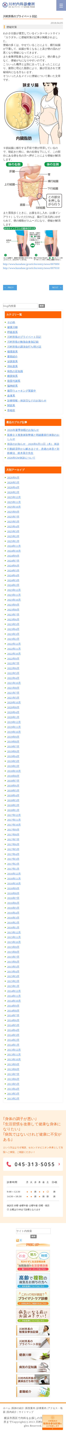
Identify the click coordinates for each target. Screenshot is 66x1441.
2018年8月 (13, 776)
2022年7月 (13, 663)
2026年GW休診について (21, 457)
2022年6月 (13, 668)
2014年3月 (13, 1035)
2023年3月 (13, 634)
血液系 (11, 395)
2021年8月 (13, 688)
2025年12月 (14, 497)
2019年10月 (14, 732)
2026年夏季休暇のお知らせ (23, 430)
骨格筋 (11, 410)
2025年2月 (13, 536)
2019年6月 (13, 751)
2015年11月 (14, 937)
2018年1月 (13, 810)
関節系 (11, 405)
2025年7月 (13, 516)
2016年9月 (13, 888)
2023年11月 (14, 595)
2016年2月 (13, 922)
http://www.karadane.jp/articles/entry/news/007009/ (31, 264)
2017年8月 (13, 834)
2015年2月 (13, 981)
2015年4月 (13, 971)
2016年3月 (13, 917)
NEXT (55, 287)
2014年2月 (13, 1040)
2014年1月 (13, 1045)
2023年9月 (13, 604)
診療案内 (42, 1408)
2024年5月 (13, 570)
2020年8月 (13, 707)
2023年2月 (13, 639)
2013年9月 (13, 1064)
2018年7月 (13, 780)
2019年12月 (14, 722)
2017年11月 (14, 819)
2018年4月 (13, 795)
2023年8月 (13, 609)
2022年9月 (13, 658)
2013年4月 (13, 1089)
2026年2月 (13, 492)
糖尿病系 (12, 376)
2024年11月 (14, 546)
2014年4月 (13, 1030)
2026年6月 (13, 477)
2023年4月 (13, 629)
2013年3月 (13, 1093)
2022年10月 (14, 653)
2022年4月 (13, 678)
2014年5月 (13, 1025)
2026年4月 (13, 487)
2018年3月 (13, 800)
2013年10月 (14, 1059)
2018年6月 (13, 785)
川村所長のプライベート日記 (24, 337)
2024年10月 (14, 551)
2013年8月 (13, 1069)
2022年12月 (14, 643)
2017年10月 (14, 824)
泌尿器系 (12, 361)
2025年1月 (13, 541)
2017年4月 (13, 854)
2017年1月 (13, 868)
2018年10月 (14, 771)
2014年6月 (13, 1020)
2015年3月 (13, 976)
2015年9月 (13, 947)
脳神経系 (12, 385)
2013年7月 (13, 1074)
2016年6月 (13, 903)
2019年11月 (14, 727)
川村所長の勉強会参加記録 (23, 341)
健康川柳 (12, 327)
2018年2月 (13, 805)
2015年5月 (13, 966)
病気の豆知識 (15, 371)
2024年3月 (13, 580)
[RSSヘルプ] (20, 1240)
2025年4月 (13, 526)
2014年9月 (13, 1005)
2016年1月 (13, 927)
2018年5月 (13, 790)
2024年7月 (13, 560)
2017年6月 (13, 844)
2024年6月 (13, 565)
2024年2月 (13, 585)
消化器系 (12, 366)
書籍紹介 (12, 356)
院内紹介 (12, 1412)
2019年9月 (13, 736)
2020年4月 (13, 712)
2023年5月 (13, 624)
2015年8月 (13, 952)
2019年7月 (13, 746)
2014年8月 (13, 1010)
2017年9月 (13, 829)
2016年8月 (13, 893)
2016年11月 (14, 878)
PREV (11, 287)
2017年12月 (14, 815)
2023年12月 (14, 590)
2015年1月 (13, 986)
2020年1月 (13, 717)
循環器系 (12, 351)
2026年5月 (13, 482)
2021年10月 (14, 683)
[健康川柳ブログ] (33, 1359)
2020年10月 (14, 702)
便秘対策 (11, 27)
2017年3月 (13, 859)
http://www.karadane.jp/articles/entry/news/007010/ (31, 268)
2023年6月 (13, 619)
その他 (11, 322)
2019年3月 (13, 761)
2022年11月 (14, 648)
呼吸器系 (12, 332)
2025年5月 (13, 521)
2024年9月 (13, 555)
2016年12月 (14, 873)
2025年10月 (14, 506)
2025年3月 (13, 531)
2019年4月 (13, 756)
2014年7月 (13, 1015)
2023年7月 (13, 614)
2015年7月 (13, 956)
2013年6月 (13, 1079)
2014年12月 (14, 991)
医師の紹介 (18, 1408)
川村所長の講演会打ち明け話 (24, 346)
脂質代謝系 (13, 381)
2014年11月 (14, 996)
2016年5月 (13, 908)
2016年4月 (13, 912)
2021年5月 (13, 697)
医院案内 (30, 1408)
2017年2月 (13, 863)
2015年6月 (13, 961)
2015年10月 (14, 942)
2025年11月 (14, 502)
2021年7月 (13, 692)
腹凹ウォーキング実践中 (21, 390)
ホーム (6, 1408)
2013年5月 (13, 1084)
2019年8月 (13, 741)
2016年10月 (14, 883)
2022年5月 (13, 673)
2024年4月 (13, 575)
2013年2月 (13, 1098)
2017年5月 (13, 849)
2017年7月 (13, 839)
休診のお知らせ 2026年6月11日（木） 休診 (33, 444)
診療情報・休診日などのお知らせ (26, 400)
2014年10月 (14, 1000)
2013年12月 (14, 1049)
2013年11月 (14, 1054)
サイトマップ (26, 1412)
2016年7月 (13, 898)
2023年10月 (14, 599)
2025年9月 (13, 511)
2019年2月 (13, 766)
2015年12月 (14, 932)
